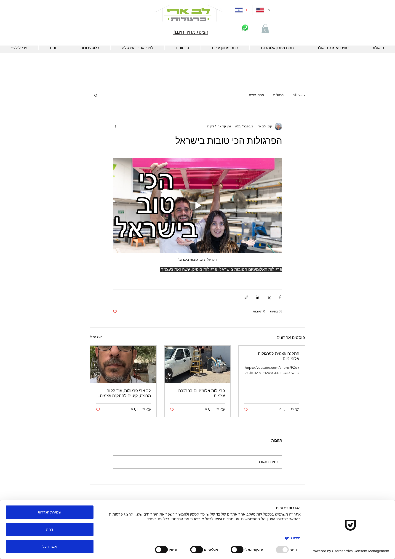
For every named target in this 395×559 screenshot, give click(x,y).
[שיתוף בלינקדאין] (257, 297)
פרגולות (278, 95)
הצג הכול (96, 337)
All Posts (299, 95)
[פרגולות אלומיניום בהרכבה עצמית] (198, 364)
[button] (265, 28)
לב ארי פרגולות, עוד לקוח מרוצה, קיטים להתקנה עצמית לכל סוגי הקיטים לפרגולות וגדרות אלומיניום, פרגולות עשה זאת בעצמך (124, 393)
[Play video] (197, 205)
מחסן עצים (256, 95)
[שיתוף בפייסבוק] (280, 297)
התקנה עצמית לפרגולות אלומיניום (278, 356)
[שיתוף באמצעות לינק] (246, 297)
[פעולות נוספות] (115, 126)
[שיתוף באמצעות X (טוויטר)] (269, 297)
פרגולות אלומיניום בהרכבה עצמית (201, 393)
